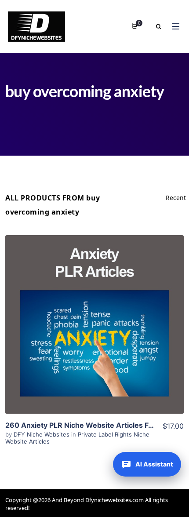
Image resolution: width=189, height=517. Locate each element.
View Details (94, 324)
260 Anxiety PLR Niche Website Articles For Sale (88, 425)
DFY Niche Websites (42, 434)
